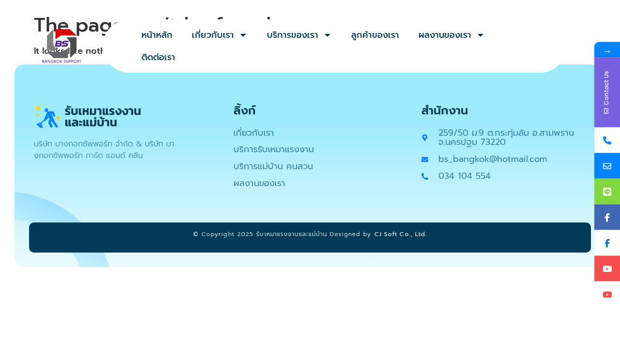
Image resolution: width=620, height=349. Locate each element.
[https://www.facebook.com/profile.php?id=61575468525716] (607, 243)
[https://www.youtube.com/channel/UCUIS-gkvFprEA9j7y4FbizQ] (607, 269)
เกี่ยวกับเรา (213, 35)
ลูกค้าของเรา (375, 35)
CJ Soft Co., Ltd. (400, 234)
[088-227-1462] (607, 140)
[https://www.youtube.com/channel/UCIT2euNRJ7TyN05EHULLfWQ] (607, 294)
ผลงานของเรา (444, 35)
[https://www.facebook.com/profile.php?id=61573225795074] (607, 217)
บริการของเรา (292, 35)
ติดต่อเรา (158, 57)
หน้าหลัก (156, 35)
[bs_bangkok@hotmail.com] (607, 166)
